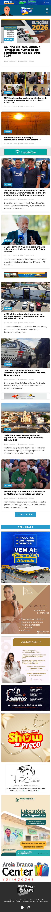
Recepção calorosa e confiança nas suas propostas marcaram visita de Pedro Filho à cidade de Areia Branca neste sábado (25, 192)
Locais (7, 429)
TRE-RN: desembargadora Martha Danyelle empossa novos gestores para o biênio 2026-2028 (25, 100)
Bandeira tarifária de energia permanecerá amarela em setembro (22, 139)
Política (8, 39)
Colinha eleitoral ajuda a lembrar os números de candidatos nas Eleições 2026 (22, 51)
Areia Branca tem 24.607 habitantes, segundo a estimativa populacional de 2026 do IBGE (23, 437)
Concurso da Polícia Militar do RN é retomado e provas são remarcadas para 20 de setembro (24, 372)
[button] (47, 9)
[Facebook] (22, 908)
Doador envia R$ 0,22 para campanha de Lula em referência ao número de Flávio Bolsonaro (24, 249)
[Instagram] (29, 908)
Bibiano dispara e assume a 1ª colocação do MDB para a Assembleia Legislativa (24, 493)
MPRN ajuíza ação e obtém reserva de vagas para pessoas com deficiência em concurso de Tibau (24, 316)
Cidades (8, 92)
